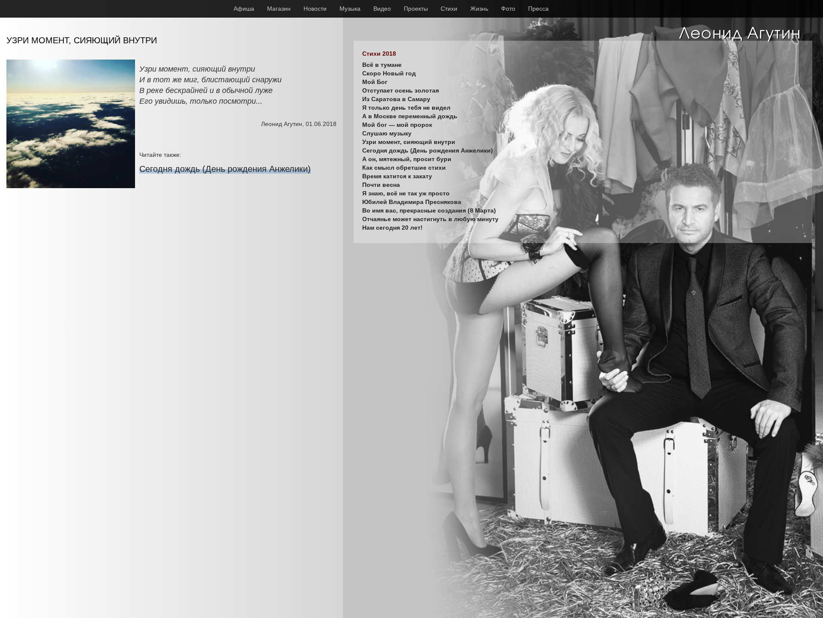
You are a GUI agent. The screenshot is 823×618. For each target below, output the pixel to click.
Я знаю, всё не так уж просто (406, 193)
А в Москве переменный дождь (409, 116)
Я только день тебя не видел (406, 107)
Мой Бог (374, 81)
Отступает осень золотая (400, 90)
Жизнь (479, 8)
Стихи (449, 8)
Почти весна (381, 184)
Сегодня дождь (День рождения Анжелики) (225, 169)
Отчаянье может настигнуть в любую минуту (430, 219)
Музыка (349, 8)
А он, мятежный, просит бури (406, 159)
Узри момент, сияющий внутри (408, 141)
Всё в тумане (382, 64)
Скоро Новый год (389, 73)
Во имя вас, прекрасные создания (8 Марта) (429, 210)
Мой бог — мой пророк (397, 124)
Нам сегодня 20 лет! (392, 227)
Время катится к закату (397, 176)
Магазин (279, 8)
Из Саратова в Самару (396, 99)
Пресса (538, 8)
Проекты (416, 8)
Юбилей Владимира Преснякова (411, 201)
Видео (382, 8)
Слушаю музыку (387, 133)
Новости (315, 8)
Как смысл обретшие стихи (404, 167)
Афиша (244, 8)
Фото (508, 8)
